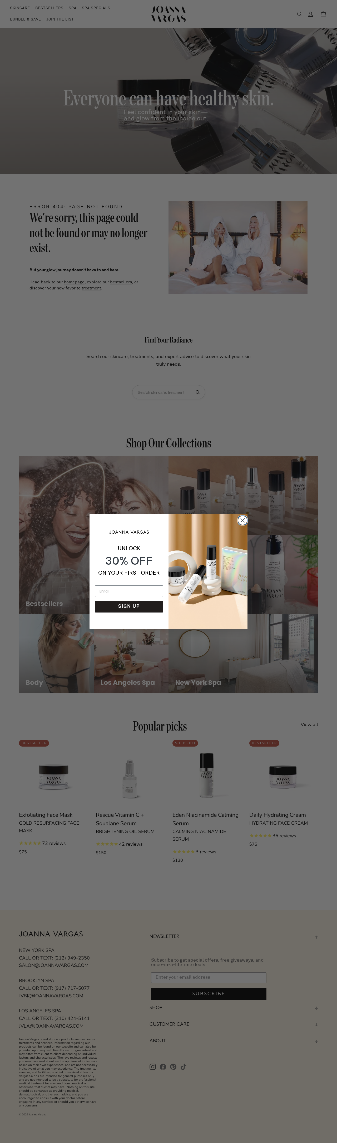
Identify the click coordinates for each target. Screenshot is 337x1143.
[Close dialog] (241, 519)
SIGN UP (129, 606)
